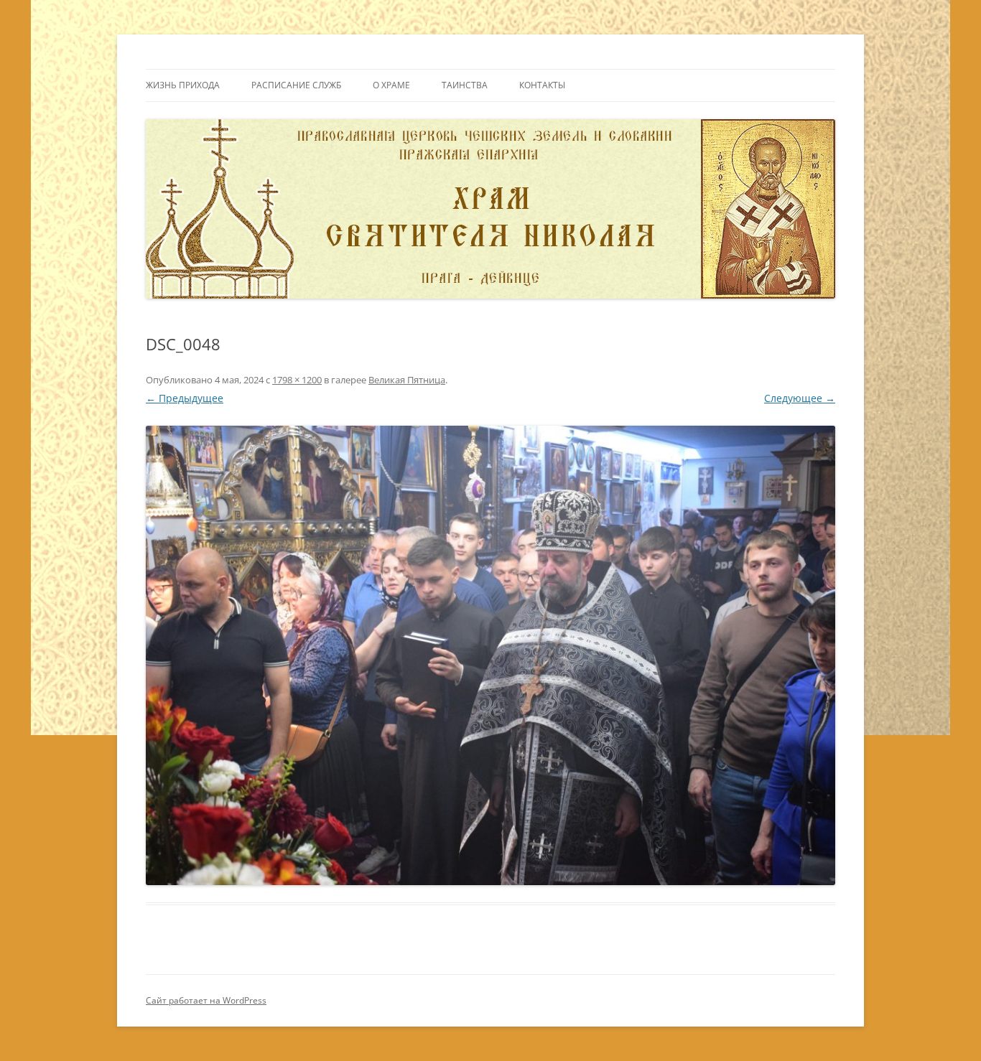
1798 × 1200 (297, 379)
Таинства (465, 85)
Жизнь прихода (183, 85)
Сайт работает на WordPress (206, 1000)
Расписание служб (296, 85)
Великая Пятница (406, 379)
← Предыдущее (184, 398)
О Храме (391, 85)
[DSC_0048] (490, 655)
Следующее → (799, 398)
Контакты (542, 85)
